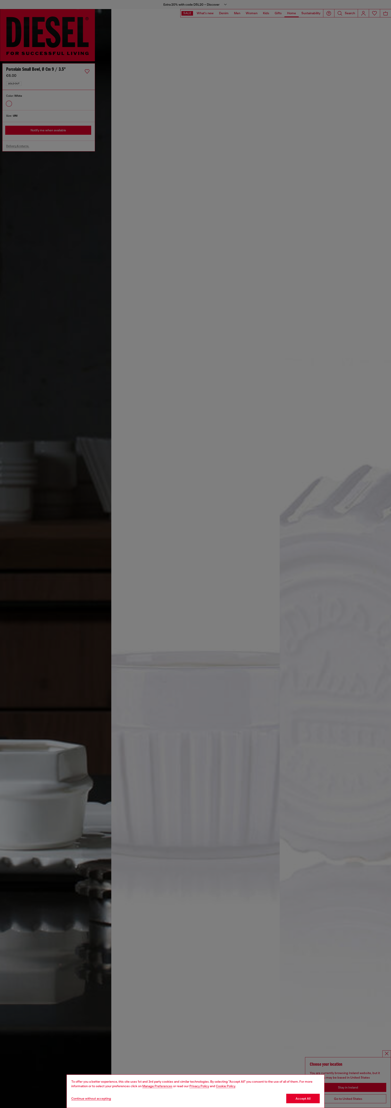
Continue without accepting (91, 1098)
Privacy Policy (199, 1086)
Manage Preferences (157, 1086)
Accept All (303, 1098)
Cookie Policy (225, 1086)
